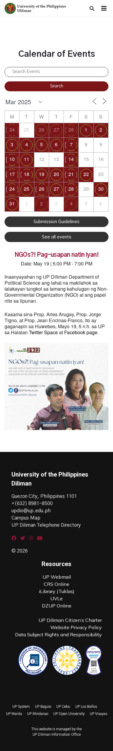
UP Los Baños (86, 706)
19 (41, 174)
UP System (21, 706)
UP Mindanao (37, 714)
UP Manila (14, 714)
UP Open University (69, 714)
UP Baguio (43, 706)
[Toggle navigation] (104, 8)
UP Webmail (56, 577)
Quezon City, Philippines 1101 (44, 496)
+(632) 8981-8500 (32, 503)
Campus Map (25, 518)
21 (71, 174)
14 (71, 159)
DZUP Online (56, 606)
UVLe (56, 598)
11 (26, 159)
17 (12, 174)
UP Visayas (98, 714)
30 (101, 188)
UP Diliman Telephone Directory (46, 525)
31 (12, 203)
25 (26, 188)
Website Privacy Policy (76, 627)
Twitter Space (43, 332)
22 (86, 174)
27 (56, 129)
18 (26, 174)
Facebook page (80, 332)
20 (56, 174)
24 (12, 129)
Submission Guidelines (56, 221)
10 (12, 159)
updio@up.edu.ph (31, 510)
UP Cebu (63, 706)
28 (71, 129)
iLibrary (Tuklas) (56, 591)
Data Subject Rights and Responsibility (58, 634)
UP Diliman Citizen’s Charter (70, 620)
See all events (56, 237)
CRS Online (56, 584)
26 (41, 129)
